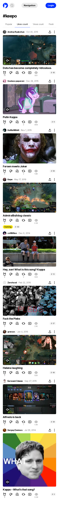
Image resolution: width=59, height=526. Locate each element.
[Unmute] (7, 60)
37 (53, 323)
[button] (4, 72)
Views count (38, 24)
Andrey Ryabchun (15, 32)
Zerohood (12, 283)
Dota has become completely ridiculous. (27, 67)
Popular (8, 24)
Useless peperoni (15, 81)
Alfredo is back (12, 417)
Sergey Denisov (14, 430)
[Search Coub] (12, 5)
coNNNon (12, 233)
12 (53, 274)
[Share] (50, 32)
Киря (9, 179)
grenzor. (11, 332)
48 (17, 227)
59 (53, 171)
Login (51, 5)
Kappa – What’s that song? (19, 489)
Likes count (22, 24)
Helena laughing (13, 367)
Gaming (7, 227)
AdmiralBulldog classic (17, 215)
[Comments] (17, 72)
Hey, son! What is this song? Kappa (24, 269)
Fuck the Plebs (11, 318)
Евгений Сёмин (15, 381)
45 (53, 72)
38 (53, 422)
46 (53, 372)
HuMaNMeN (13, 130)
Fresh (51, 24)
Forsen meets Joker (15, 166)
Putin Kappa (10, 117)
